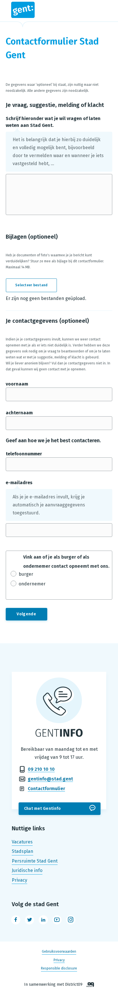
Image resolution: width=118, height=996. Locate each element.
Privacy (19, 880)
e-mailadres (19, 482)
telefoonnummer (24, 454)
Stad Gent (59, 10)
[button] (34, 285)
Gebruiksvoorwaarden (59, 952)
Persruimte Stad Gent (35, 861)
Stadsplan (22, 851)
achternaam (19, 412)
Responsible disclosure (59, 968)
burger (26, 574)
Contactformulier (46, 788)
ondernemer (32, 584)
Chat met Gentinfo (42, 808)
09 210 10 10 (41, 769)
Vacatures (22, 842)
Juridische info (27, 870)
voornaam (17, 384)
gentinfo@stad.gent (50, 779)
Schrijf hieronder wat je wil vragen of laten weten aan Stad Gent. (53, 122)
